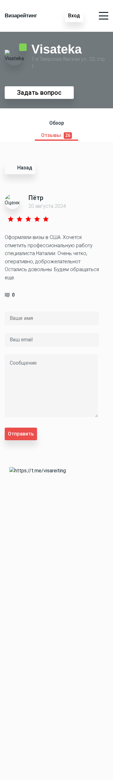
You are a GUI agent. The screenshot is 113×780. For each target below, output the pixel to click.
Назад (24, 168)
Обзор (56, 123)
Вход (74, 16)
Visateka (56, 48)
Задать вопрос (39, 92)
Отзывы (55, 135)
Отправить (21, 434)
